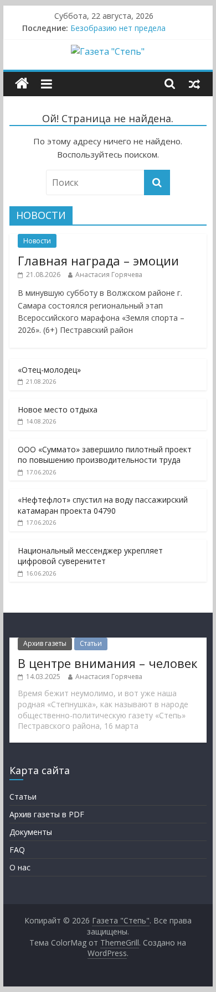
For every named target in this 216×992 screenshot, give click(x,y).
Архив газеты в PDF (46, 814)
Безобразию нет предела (118, 28)
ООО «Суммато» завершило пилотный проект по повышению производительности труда (105, 455)
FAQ (17, 849)
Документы (30, 832)
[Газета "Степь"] (21, 84)
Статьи (91, 643)
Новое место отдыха (57, 409)
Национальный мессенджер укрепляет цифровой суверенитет (90, 556)
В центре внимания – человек (108, 663)
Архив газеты (44, 643)
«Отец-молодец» (49, 369)
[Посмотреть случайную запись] (194, 83)
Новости (37, 241)
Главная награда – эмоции (98, 260)
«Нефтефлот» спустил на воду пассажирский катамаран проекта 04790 (103, 505)
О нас (19, 867)
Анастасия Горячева (108, 274)
